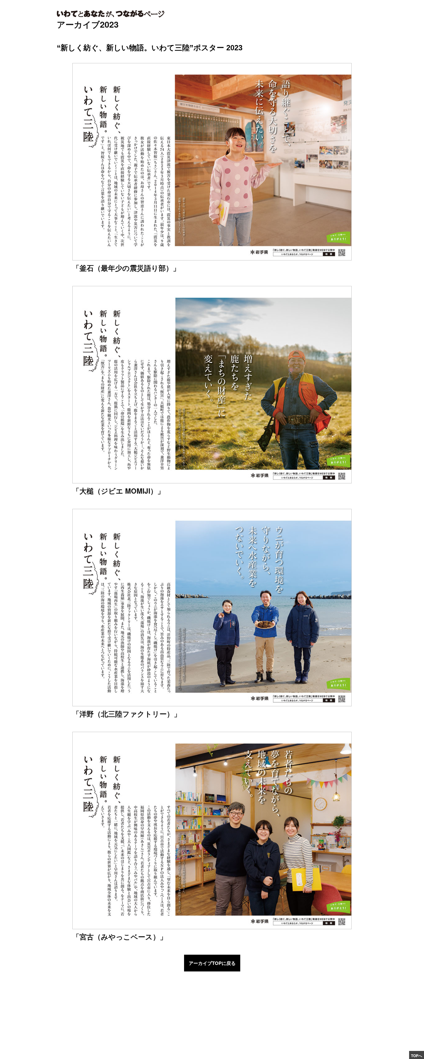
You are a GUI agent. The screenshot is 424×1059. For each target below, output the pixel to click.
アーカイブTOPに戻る (212, 963)
